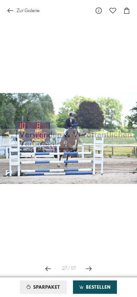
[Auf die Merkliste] (113, 10)
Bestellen (97, 287)
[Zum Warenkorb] (127, 10)
